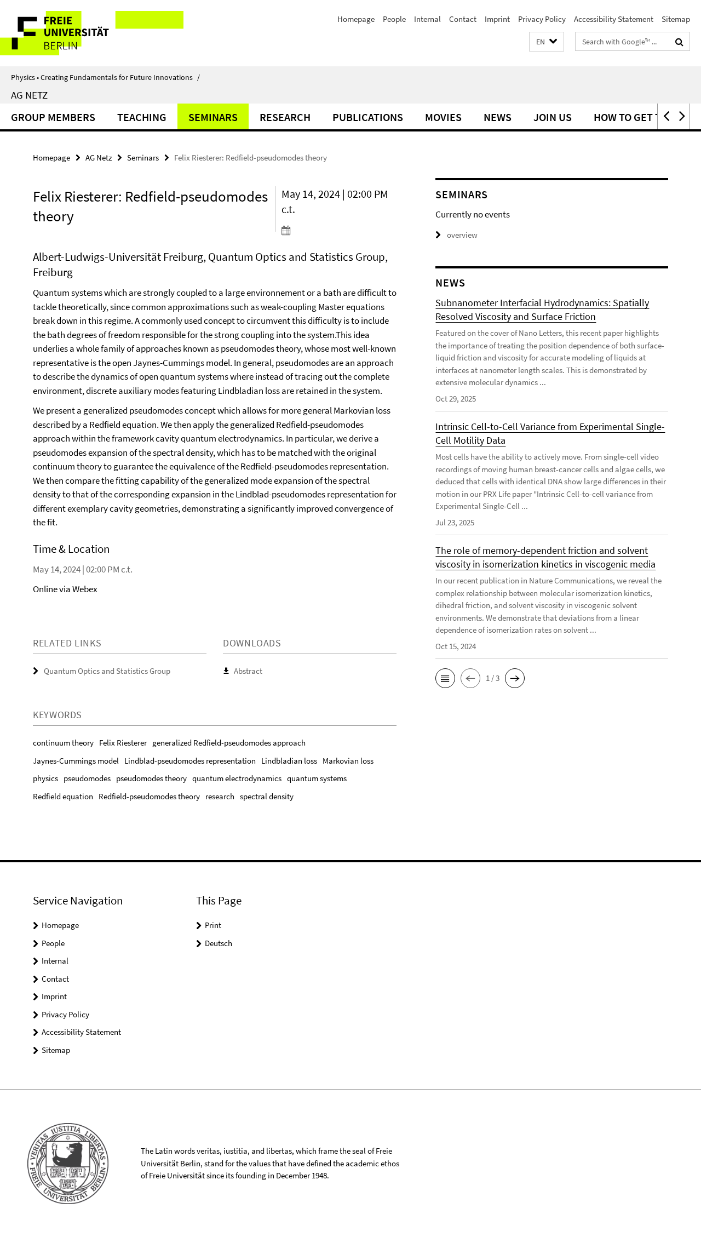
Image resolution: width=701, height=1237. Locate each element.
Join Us (552, 117)
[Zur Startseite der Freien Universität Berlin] (91, 33)
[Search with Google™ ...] (679, 41)
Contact (462, 19)
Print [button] (213, 925)
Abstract (248, 671)
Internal (427, 19)
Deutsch (218, 943)
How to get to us (638, 117)
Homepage (356, 19)
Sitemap (676, 19)
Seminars (213, 117)
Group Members (53, 117)
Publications (367, 117)
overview (462, 235)
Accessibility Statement (613, 19)
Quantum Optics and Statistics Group (107, 671)
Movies (443, 117)
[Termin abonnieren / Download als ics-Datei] (339, 230)
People (394, 19)
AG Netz (29, 94)
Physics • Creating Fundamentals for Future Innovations (105, 77)
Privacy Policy (542, 19)
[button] (546, 42)
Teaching (141, 117)
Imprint (497, 19)
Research (285, 117)
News (498, 117)
